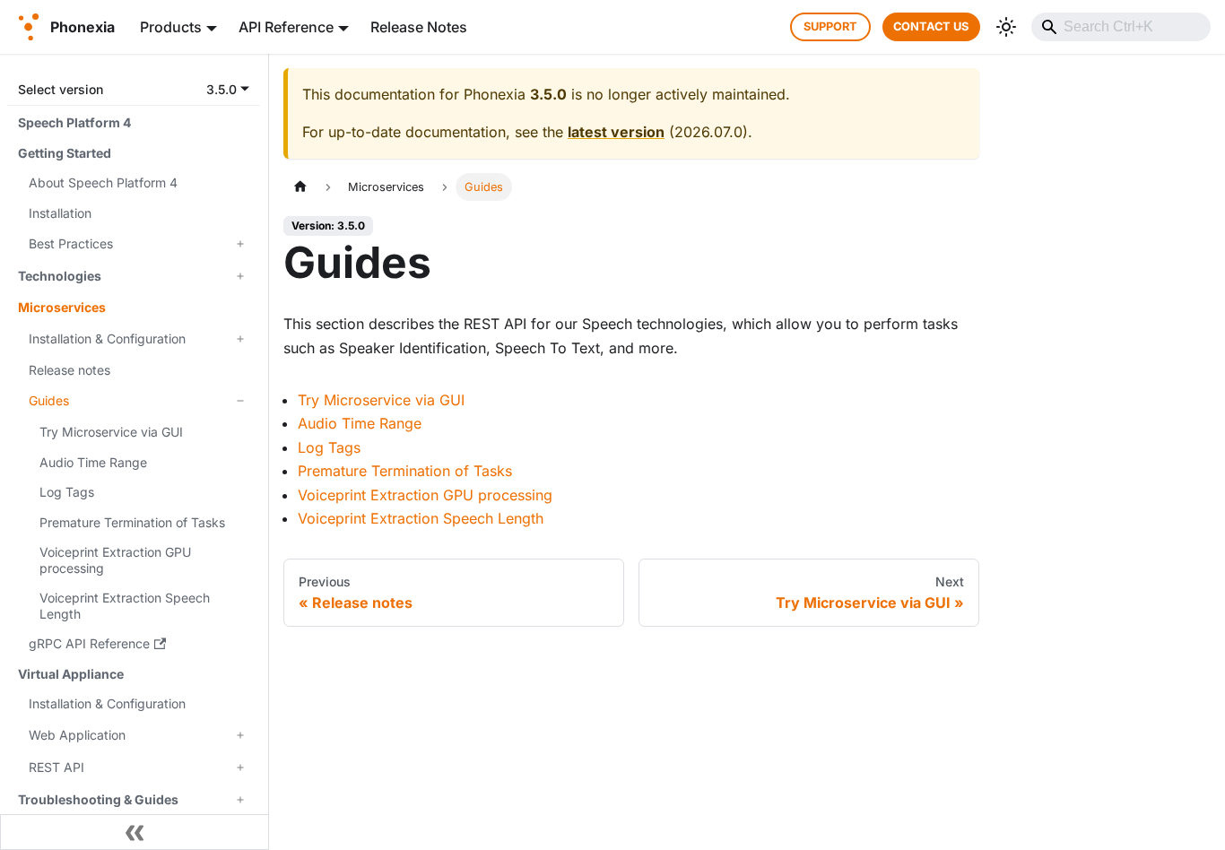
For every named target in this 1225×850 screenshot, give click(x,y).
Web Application (77, 734)
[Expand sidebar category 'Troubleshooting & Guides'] (240, 799)
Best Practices (71, 243)
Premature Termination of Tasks (132, 522)
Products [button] (171, 27)
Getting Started (64, 152)
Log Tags (66, 491)
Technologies (59, 275)
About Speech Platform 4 (103, 182)
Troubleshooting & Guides (98, 799)
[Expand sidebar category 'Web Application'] (240, 735)
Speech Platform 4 (74, 122)
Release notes (69, 369)
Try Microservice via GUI (111, 431)
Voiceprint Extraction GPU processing (115, 560)
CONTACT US (931, 26)
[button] (133, 89)
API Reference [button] (286, 27)
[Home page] (300, 187)
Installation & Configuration (107, 338)
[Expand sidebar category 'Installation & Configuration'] (240, 339)
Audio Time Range (93, 462)
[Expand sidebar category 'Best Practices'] (240, 244)
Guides (49, 400)
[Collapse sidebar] (134, 832)
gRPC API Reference (89, 643)
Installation (60, 213)
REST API (56, 767)
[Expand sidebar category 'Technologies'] (240, 276)
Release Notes (418, 27)
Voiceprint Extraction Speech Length (124, 605)
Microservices (62, 307)
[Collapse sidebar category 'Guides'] (240, 400)
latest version (616, 132)
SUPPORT (830, 26)
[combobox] (1121, 27)
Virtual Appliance (71, 673)
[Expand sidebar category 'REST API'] (240, 767)
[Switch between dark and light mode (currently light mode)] (1006, 27)
